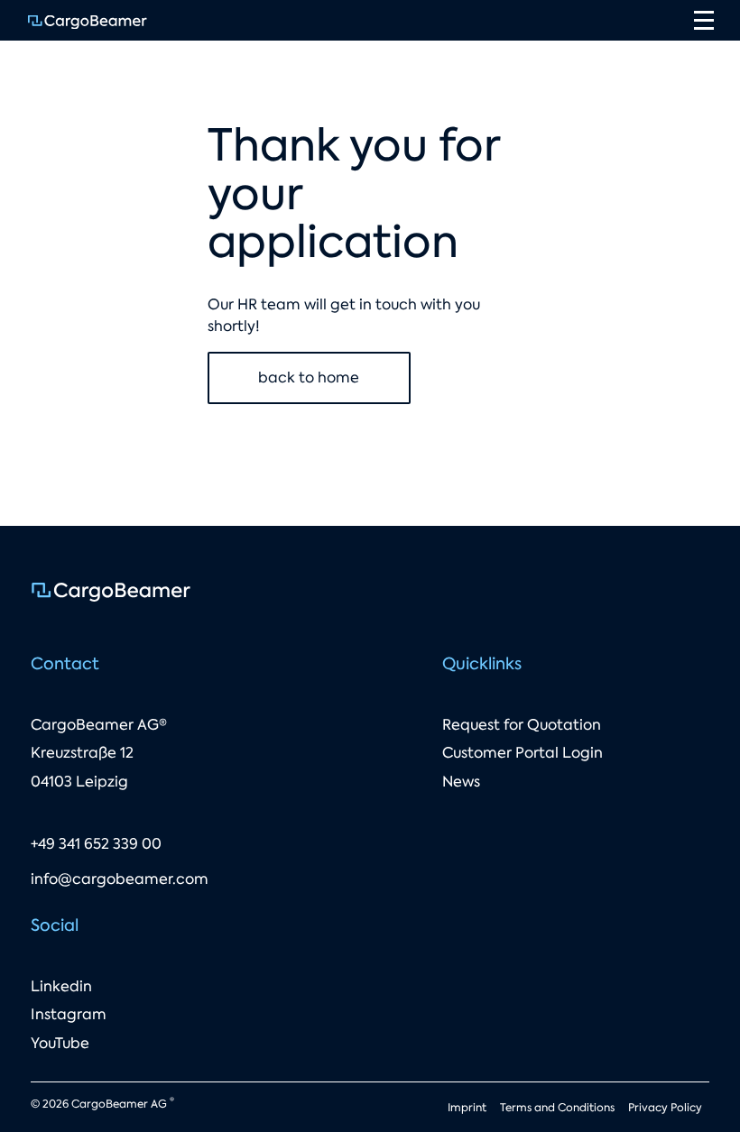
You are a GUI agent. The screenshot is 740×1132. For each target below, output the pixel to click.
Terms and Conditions (557, 1107)
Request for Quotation (521, 724)
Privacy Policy (665, 1107)
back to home (308, 377)
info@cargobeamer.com (119, 879)
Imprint (467, 1107)
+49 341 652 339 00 (96, 843)
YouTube (60, 1043)
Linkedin (61, 986)
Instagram (68, 1014)
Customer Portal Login (522, 752)
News (461, 781)
